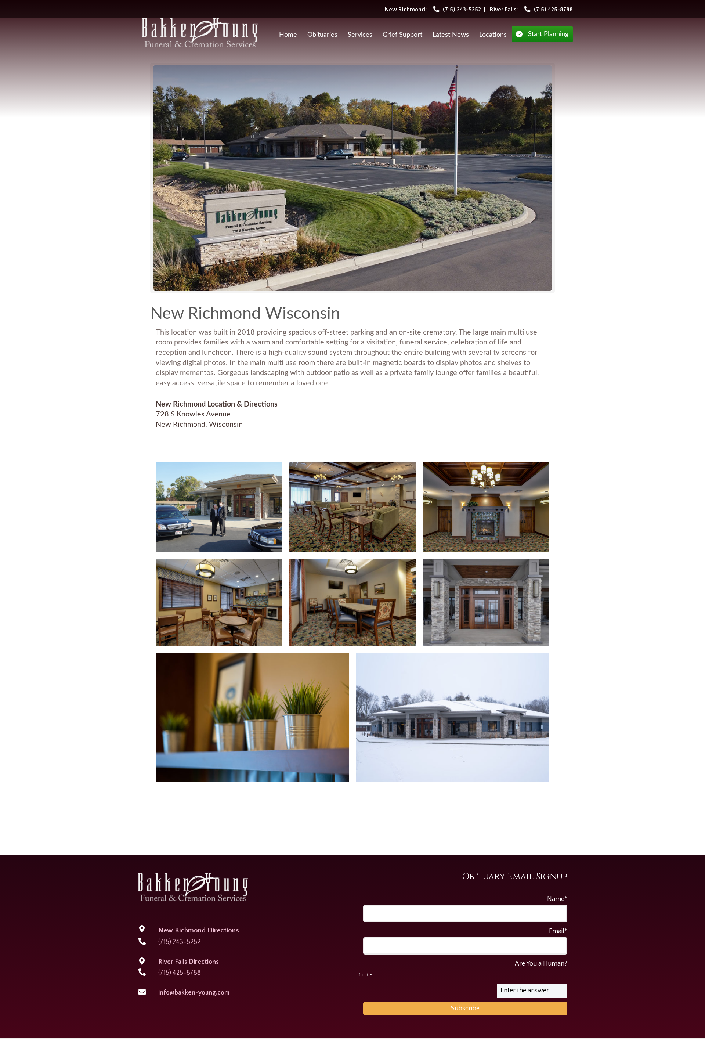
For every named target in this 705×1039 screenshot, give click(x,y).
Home (288, 35)
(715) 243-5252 (179, 942)
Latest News (451, 35)
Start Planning (548, 34)
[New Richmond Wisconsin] (352, 178)
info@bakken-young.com (193, 992)
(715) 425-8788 (179, 973)
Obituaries (322, 35)
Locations (493, 35)
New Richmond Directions (198, 930)
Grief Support (402, 35)
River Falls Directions (188, 962)
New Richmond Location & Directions (217, 404)
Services (360, 35)
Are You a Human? (463, 969)
